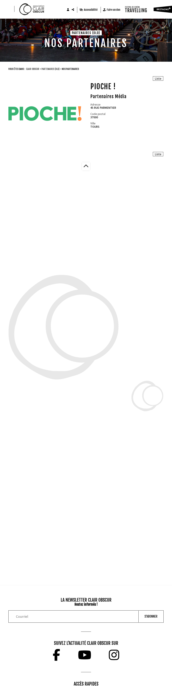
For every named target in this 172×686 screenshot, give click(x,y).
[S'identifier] (68, 9)
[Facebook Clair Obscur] (56, 655)
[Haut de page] (86, 166)
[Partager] (73, 9)
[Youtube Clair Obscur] (84, 655)
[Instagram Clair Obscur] (114, 655)
